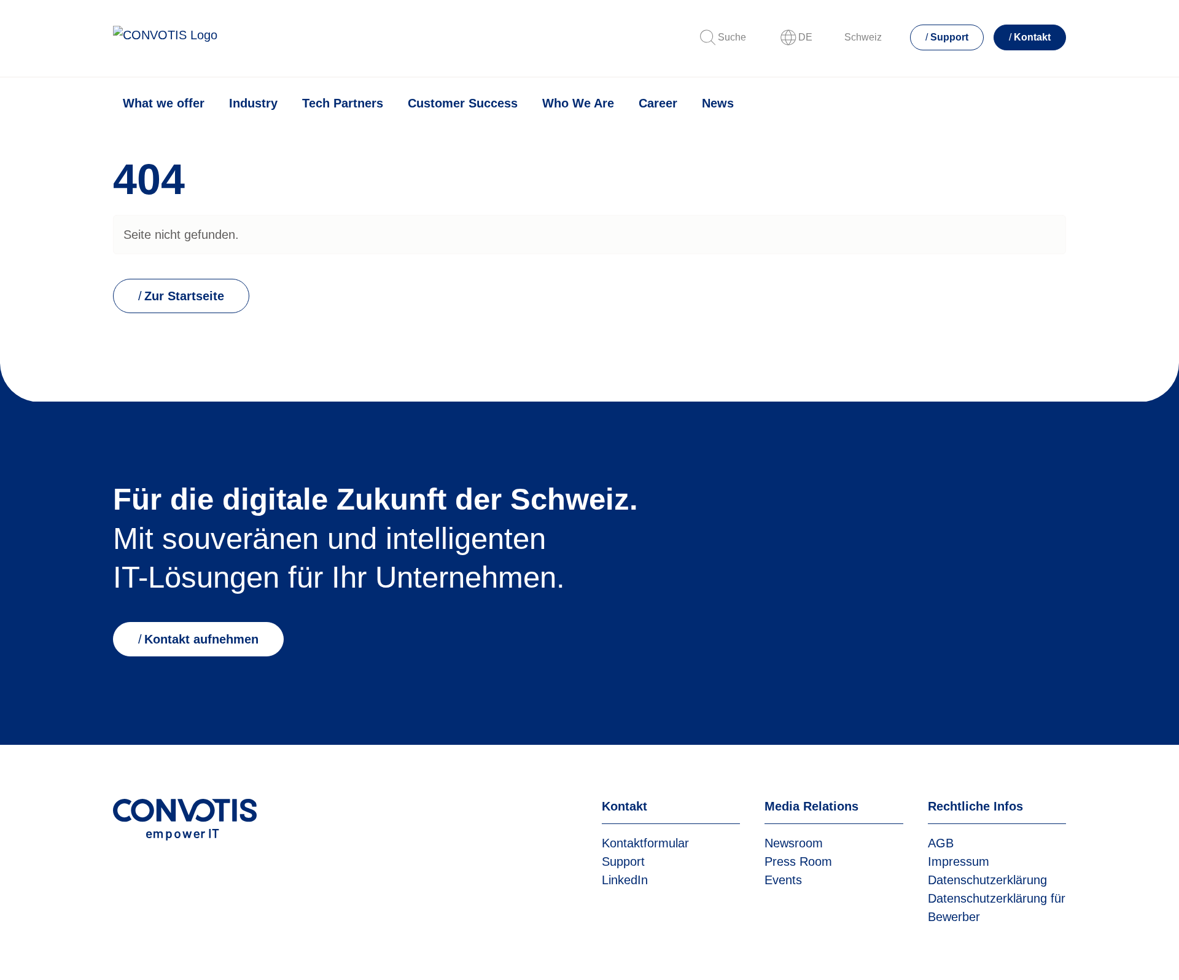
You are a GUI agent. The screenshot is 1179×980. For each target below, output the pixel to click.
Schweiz (863, 37)
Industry (253, 103)
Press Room (798, 861)
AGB (941, 843)
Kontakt (1032, 37)
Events (783, 880)
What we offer (163, 103)
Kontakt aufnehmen (201, 639)
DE (805, 37)
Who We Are (578, 103)
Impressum (958, 861)
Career (658, 103)
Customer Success (463, 103)
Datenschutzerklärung (987, 880)
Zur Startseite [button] (184, 296)
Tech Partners (342, 103)
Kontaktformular (645, 843)
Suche (732, 37)
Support (949, 37)
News (718, 103)
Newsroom (794, 843)
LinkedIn (625, 880)
